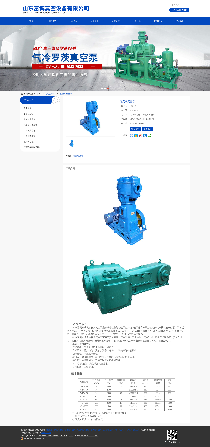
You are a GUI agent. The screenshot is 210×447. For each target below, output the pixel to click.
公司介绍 (52, 21)
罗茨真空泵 (58, 430)
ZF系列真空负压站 (132, 430)
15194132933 (46, 433)
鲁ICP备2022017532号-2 (89, 436)
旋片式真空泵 (96, 430)
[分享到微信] (149, 135)
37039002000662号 (35, 438)
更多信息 (147, 129)
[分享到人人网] (145, 135)
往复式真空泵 (66, 93)
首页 (31, 21)
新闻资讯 (94, 21)
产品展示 (73, 21)
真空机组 (49, 430)
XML (71, 436)
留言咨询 (135, 129)
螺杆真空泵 (119, 430)
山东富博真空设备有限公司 (48, 436)
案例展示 (158, 21)
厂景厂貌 (137, 21)
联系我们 (179, 21)
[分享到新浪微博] (140, 135)
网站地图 (63, 436)
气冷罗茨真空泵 (83, 430)
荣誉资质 (116, 21)
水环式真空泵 (70, 430)
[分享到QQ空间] (136, 135)
